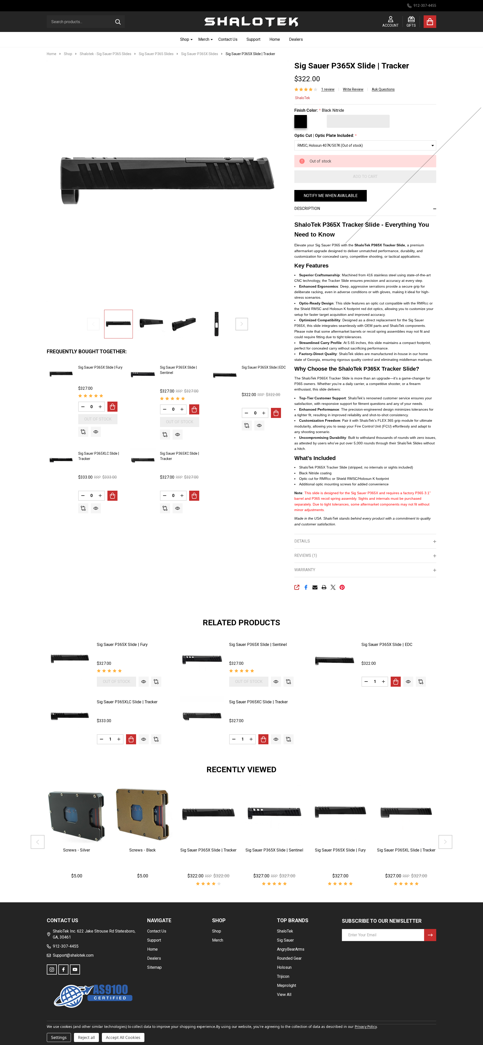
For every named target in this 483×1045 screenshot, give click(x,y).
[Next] (445, 842)
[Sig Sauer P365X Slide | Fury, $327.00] (70, 661)
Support (253, 39)
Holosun (284, 967)
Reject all (86, 1037)
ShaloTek (302, 98)
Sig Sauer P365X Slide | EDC (264, 367)
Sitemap (154, 967)
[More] (190, 39)
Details (302, 541)
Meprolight (286, 985)
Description (307, 208)
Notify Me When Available (330, 195)
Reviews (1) (305, 555)
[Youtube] (75, 969)
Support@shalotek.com (73, 955)
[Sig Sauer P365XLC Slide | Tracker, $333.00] (70, 718)
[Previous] (38, 842)
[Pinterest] (342, 587)
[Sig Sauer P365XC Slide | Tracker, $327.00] (202, 718)
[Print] (324, 587)
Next (241, 324)
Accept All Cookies (123, 1037)
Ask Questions (383, 89)
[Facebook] (305, 587)
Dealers (296, 39)
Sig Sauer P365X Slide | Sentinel (258, 644)
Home (274, 39)
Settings (59, 1037)
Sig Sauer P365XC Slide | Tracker (258, 702)
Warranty (304, 569)
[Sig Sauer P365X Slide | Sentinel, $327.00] (202, 661)
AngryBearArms (290, 949)
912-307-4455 (65, 946)
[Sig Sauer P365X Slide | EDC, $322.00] (334, 661)
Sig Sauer (285, 940)
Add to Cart (365, 176)
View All (284, 994)
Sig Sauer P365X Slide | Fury (100, 367)
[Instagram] (52, 969)
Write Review (353, 89)
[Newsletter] (430, 935)
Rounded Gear (289, 958)
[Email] (314, 587)
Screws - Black (142, 850)
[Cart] (430, 21)
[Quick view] (96, 432)
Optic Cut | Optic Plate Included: (325, 135)
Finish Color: (319, 110)
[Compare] (83, 432)
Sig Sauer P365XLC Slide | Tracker (127, 702)
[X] (333, 587)
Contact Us (227, 39)
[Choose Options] (112, 407)
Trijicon (283, 976)
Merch (203, 39)
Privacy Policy (366, 1026)
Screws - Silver (76, 850)
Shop (184, 39)
